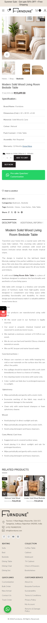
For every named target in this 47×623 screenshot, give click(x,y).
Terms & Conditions (33, 595)
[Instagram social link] (9, 537)
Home (4, 78)
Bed (3, 552)
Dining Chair (7, 566)
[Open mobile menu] (3, 10)
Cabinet (28, 552)
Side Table (36, 207)
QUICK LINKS (8, 577)
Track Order (7, 600)
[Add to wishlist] (19, 479)
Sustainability (30, 591)
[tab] (9, 222)
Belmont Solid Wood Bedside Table (12, 499)
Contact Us (6, 595)
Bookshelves (30, 570)
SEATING (6, 543)
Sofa (4, 548)
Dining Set (6, 570)
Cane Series (26, 207)
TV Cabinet (29, 561)
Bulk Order (6, 586)
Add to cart (22, 158)
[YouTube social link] (13, 537)
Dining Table (7, 561)
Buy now (9, 164)
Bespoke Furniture (32, 586)
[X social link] (12, 212)
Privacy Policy (30, 600)
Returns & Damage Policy (32, 610)
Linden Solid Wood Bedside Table (34, 499)
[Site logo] (23, 10)
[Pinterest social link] (15, 212)
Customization (8, 582)
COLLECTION (31, 543)
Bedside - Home (13, 207)
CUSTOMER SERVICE (34, 577)
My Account (30, 604)
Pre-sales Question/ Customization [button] (19, 175)
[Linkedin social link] (18, 212)
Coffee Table (30, 548)
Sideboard (29, 557)
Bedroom (16, 203)
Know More (27, 146)
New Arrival (6, 591)
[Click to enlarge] (7, 55)
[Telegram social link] (22, 212)
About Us (29, 582)
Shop (12, 78)
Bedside (20, 78)
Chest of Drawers (32, 566)
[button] (4, 493)
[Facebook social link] (8, 212)
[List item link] (23, 527)
